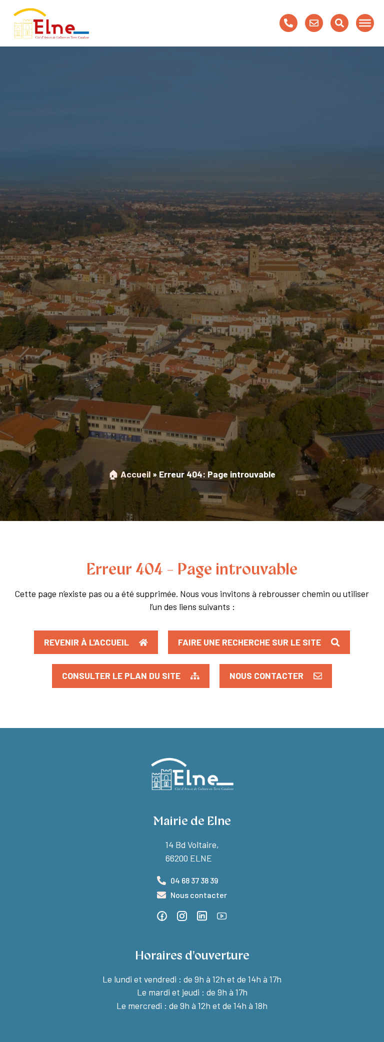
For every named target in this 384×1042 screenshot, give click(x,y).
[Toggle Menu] (365, 23)
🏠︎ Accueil (129, 474)
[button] (131, 676)
